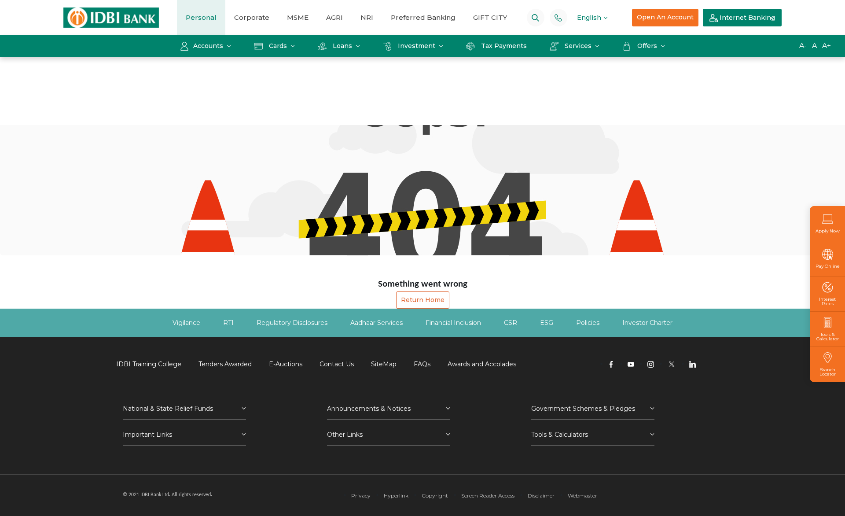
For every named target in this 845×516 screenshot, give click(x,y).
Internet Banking (746, 18)
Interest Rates (827, 301)
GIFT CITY (490, 17)
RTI (228, 323)
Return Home (423, 300)
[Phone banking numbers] (558, 17)
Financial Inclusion (453, 323)
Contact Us (337, 364)
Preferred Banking (423, 17)
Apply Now (828, 230)
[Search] (535, 17)
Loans (342, 46)
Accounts (209, 46)
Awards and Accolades (482, 364)
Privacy (361, 495)
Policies (587, 323)
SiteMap (384, 364)
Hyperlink (396, 495)
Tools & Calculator (827, 336)
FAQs (422, 364)
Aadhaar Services (376, 323)
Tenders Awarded (225, 364)
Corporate (251, 17)
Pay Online (828, 266)
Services (578, 46)
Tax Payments (504, 46)
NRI (366, 17)
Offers (648, 46)
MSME (298, 17)
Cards (278, 46)
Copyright (435, 495)
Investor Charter (647, 323)
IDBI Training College (148, 364)
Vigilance (186, 323)
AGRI (334, 17)
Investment (416, 46)
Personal (201, 17)
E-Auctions (285, 364)
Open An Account (665, 17)
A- (803, 45)
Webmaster (582, 495)
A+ (826, 45)
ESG (546, 323)
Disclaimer (541, 495)
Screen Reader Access (487, 495)
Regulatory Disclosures (292, 323)
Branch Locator (827, 371)
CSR (510, 323)
